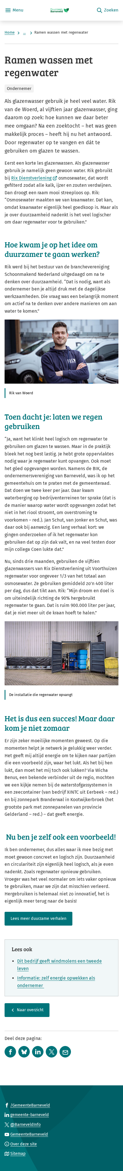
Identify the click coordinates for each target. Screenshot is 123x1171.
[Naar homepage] (59, 10)
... (24, 32)
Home (10, 32)
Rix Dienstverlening (34, 178)
